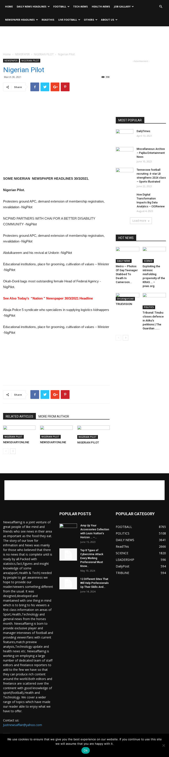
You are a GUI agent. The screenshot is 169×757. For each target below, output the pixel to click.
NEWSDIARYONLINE (16, 442)
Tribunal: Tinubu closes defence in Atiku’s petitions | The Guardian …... (153, 320)
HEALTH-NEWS (101, 6)
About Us (107, 19)
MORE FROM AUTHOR (54, 416)
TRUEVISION (124, 304)
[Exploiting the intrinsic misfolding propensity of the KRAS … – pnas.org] (154, 255)
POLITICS (149, 307)
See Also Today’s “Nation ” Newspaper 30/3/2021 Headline (48, 298)
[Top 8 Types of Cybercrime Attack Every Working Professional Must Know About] (68, 554)
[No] (163, 745)
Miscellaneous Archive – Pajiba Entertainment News (151, 152)
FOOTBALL (59, 6)
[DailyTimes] (124, 135)
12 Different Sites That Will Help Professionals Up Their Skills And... (94, 583)
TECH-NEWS (80, 6)
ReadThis (48, 19)
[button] (160, 7)
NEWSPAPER (22, 54)
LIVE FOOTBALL (67, 19)
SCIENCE (148, 260)
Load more (139, 220)
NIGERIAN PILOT (44, 54)
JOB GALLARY (122, 6)
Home (9, 6)
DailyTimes (143, 131)
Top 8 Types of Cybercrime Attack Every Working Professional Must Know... (91, 558)
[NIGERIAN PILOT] (93, 432)
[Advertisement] (84, 36)
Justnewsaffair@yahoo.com (22, 725)
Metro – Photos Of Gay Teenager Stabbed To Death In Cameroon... (127, 274)
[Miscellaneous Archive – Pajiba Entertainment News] (124, 153)
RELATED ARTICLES (19, 416)
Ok (86, 750)
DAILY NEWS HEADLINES (31, 6)
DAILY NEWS (123, 260)
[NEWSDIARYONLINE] (19, 431)
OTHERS (89, 19)
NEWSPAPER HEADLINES (20, 19)
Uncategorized (125, 298)
